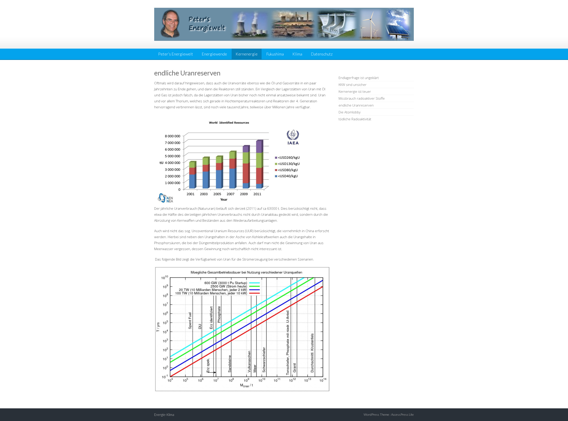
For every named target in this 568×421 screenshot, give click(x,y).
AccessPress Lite (402, 414)
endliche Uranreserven (356, 105)
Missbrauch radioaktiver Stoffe (362, 98)
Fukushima (275, 53)
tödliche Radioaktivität (355, 119)
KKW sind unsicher (353, 84)
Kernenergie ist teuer (355, 91)
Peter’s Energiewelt (175, 53)
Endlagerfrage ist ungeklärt (359, 77)
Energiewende (214, 53)
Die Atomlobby (350, 112)
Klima (297, 53)
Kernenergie (247, 53)
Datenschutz (322, 53)
